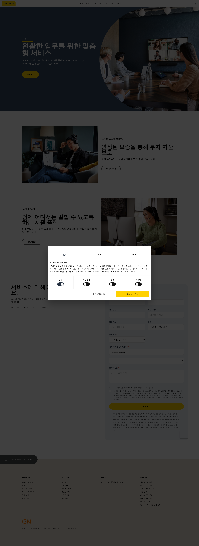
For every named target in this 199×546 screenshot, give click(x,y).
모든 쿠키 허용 (132, 294)
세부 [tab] (99, 254)
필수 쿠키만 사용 (99, 294)
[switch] (86, 284)
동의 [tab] (65, 255)
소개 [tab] (134, 254)
